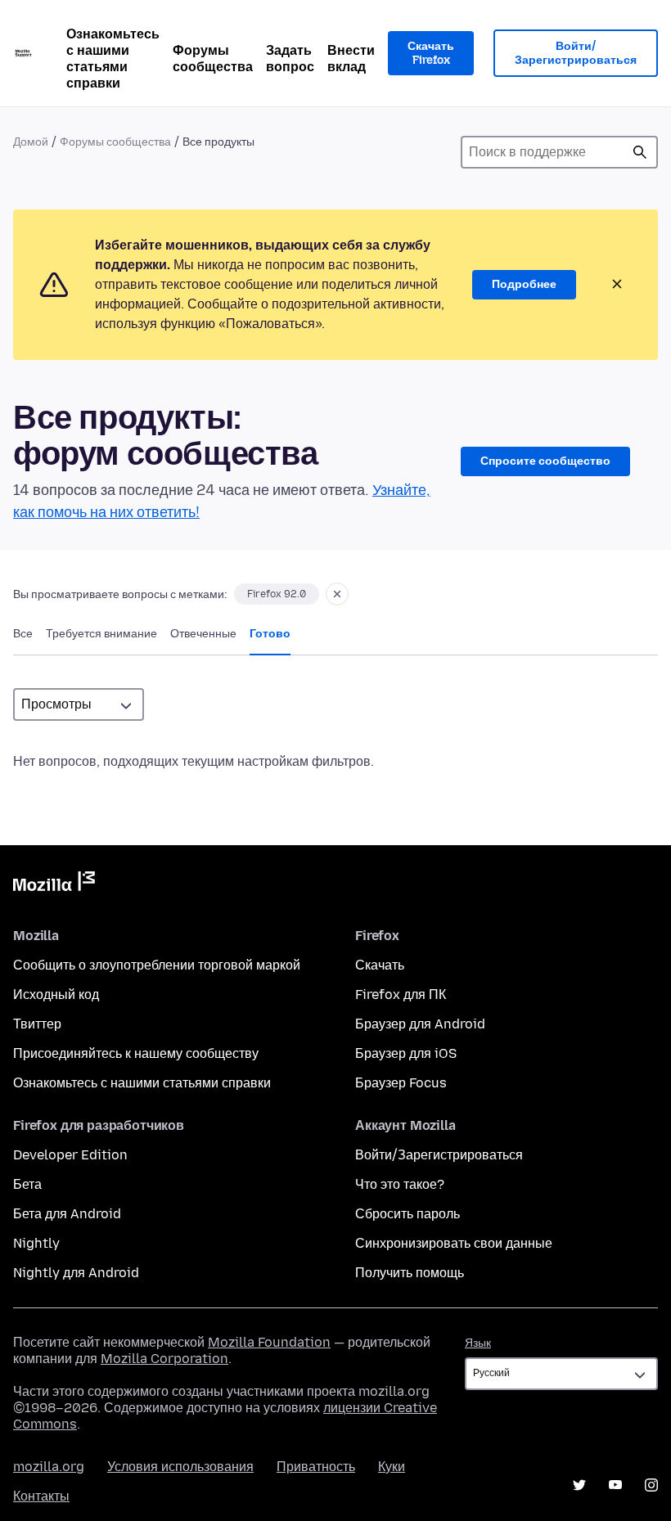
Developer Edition (70, 1155)
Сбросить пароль (407, 1214)
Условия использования (180, 1466)
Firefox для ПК (400, 994)
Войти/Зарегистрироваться (576, 53)
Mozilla (54, 884)
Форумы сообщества (213, 58)
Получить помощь (409, 1272)
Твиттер (37, 1024)
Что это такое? (399, 1184)
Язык (478, 1343)
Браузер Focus (401, 1083)
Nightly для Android (76, 1272)
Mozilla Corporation (164, 1358)
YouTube (615, 1485)
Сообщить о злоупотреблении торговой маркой (156, 965)
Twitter (579, 1485)
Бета (27, 1184)
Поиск (640, 152)
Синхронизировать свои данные (453, 1243)
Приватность (316, 1466)
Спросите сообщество (545, 461)
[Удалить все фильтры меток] (337, 594)
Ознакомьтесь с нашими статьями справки (113, 58)
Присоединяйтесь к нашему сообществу (136, 1053)
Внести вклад (351, 58)
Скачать (379, 965)
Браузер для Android (420, 1024)
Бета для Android (67, 1214)
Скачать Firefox (431, 53)
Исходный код (56, 994)
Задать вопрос (290, 58)
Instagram (651, 1485)
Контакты (41, 1496)
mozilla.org (48, 1466)
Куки (391, 1466)
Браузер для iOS (406, 1053)
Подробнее (524, 284)
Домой (30, 142)
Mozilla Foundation (269, 1342)
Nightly (36, 1243)
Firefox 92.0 (276, 594)
